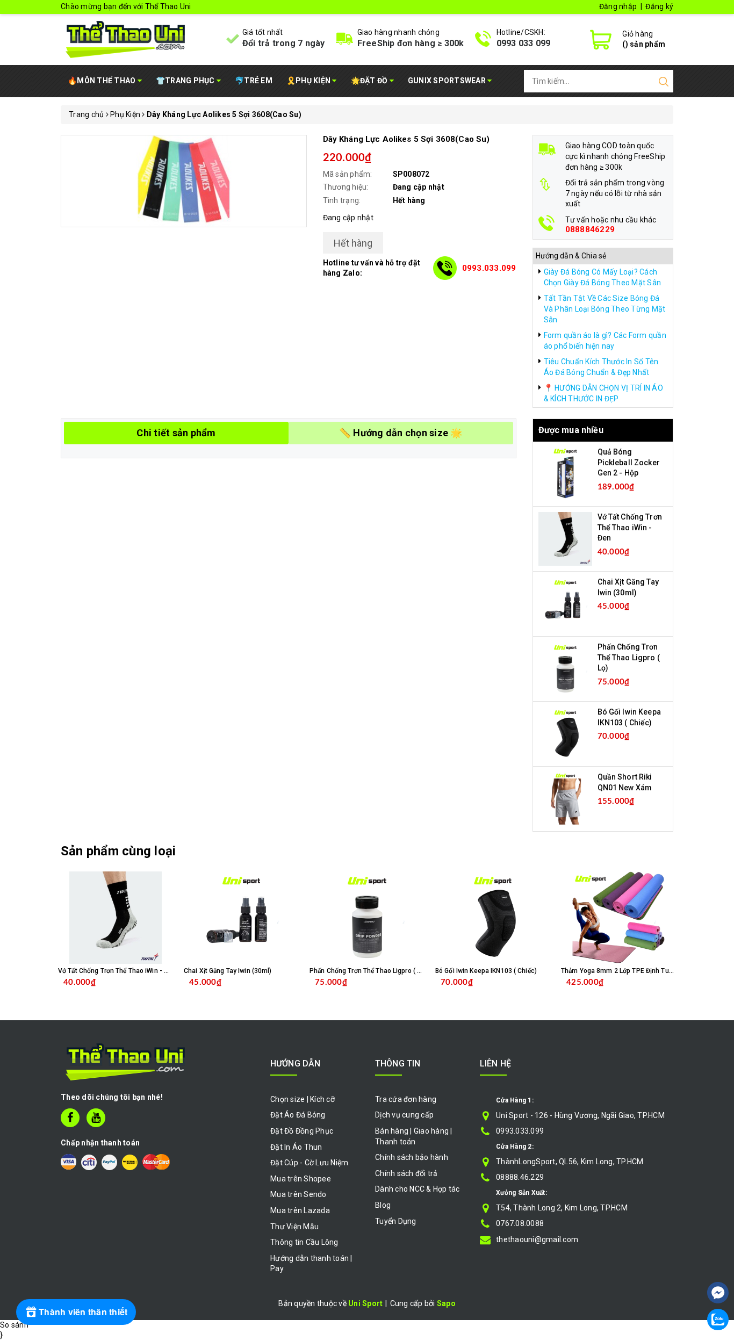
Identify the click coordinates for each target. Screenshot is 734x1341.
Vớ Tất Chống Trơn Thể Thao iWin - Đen (630, 527)
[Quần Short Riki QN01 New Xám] (565, 798)
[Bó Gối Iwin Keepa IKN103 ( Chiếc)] (565, 733)
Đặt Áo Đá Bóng (298, 1115)
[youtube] (96, 1117)
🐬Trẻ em (253, 80)
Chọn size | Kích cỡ (302, 1099)
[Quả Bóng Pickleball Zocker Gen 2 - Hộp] (565, 473)
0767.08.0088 (520, 1223)
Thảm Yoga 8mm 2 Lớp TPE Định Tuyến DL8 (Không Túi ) (645, 971)
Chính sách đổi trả (406, 1173)
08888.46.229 (520, 1177)
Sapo (446, 1303)
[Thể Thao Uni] (126, 38)
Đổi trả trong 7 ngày (283, 43)
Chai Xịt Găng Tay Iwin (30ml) (227, 971)
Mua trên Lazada (300, 1210)
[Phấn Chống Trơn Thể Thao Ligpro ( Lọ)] (565, 668)
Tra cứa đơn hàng (405, 1099)
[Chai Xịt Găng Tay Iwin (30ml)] (565, 603)
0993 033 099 (523, 43)
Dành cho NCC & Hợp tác (417, 1189)
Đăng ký (659, 6)
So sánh (14, 1325)
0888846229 (590, 230)
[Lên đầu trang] (718, 1260)
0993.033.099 (489, 268)
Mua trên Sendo (298, 1194)
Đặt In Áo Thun (296, 1147)
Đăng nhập (618, 6)
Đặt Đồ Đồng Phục (301, 1131)
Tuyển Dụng (395, 1221)
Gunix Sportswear (447, 80)
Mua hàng (138, 990)
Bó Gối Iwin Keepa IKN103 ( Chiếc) (486, 971)
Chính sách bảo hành (411, 1157)
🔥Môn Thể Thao (103, 80)
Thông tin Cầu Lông (304, 1242)
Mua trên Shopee (300, 1178)
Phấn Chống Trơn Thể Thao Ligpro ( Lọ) (629, 657)
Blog (383, 1205)
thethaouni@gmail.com (537, 1239)
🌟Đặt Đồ (370, 80)
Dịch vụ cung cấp (404, 1115)
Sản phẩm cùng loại (118, 851)
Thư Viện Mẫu (294, 1226)
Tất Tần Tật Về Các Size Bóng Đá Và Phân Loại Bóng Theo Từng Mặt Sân (605, 308)
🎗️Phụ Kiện (309, 80)
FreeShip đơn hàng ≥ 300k (410, 43)
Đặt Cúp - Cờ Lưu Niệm (309, 1162)
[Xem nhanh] (116, 917)
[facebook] (70, 1117)
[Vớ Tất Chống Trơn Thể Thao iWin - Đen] (565, 538)
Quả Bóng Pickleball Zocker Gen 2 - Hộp (629, 462)
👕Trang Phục (186, 80)
